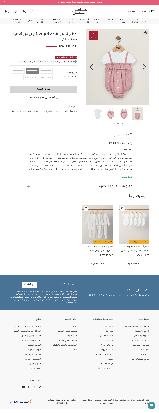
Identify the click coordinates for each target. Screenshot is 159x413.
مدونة (110, 359)
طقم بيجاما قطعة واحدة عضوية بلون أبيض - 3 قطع (99, 249)
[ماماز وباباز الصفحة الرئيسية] (79, 11)
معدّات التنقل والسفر (67, 331)
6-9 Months (18, 71)
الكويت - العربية (34, 350)
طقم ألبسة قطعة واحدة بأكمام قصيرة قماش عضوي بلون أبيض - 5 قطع (134, 249)
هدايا (75, 350)
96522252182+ (71, 303)
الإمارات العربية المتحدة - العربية (27, 331)
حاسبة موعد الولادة (104, 355)
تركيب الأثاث (144, 350)
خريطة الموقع (107, 364)
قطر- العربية (35, 369)
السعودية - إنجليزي (33, 355)
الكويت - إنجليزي (34, 345)
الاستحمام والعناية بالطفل (65, 345)
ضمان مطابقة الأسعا (139, 341)
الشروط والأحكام (141, 336)
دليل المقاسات (70, 77)
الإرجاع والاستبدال (141, 331)
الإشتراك (29, 284)
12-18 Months (30, 78)
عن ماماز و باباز (107, 345)
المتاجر (129, 12)
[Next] (91, 67)
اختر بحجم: (71, 73)
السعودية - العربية (33, 359)
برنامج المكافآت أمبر (140, 359)
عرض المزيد (127, 177)
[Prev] (144, 67)
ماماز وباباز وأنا (107, 350)
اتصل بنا (109, 331)
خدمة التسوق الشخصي (103, 369)
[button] (144, 21)
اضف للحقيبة (134, 264)
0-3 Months (46, 71)
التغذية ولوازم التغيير (68, 341)
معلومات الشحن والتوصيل (137, 327)
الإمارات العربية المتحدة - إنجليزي (27, 327)
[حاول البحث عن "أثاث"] (33, 11)
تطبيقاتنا (145, 355)
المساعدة (108, 327)
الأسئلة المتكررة (106, 336)
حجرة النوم (72, 336)
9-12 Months (46, 78)
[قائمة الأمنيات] (122, 208)
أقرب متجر (108, 341)
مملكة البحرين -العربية (31, 341)
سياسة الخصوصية (69, 297)
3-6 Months (32, 71)
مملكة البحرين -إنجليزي (31, 336)
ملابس (74, 327)
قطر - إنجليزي (35, 364)
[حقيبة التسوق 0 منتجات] (7, 11)
